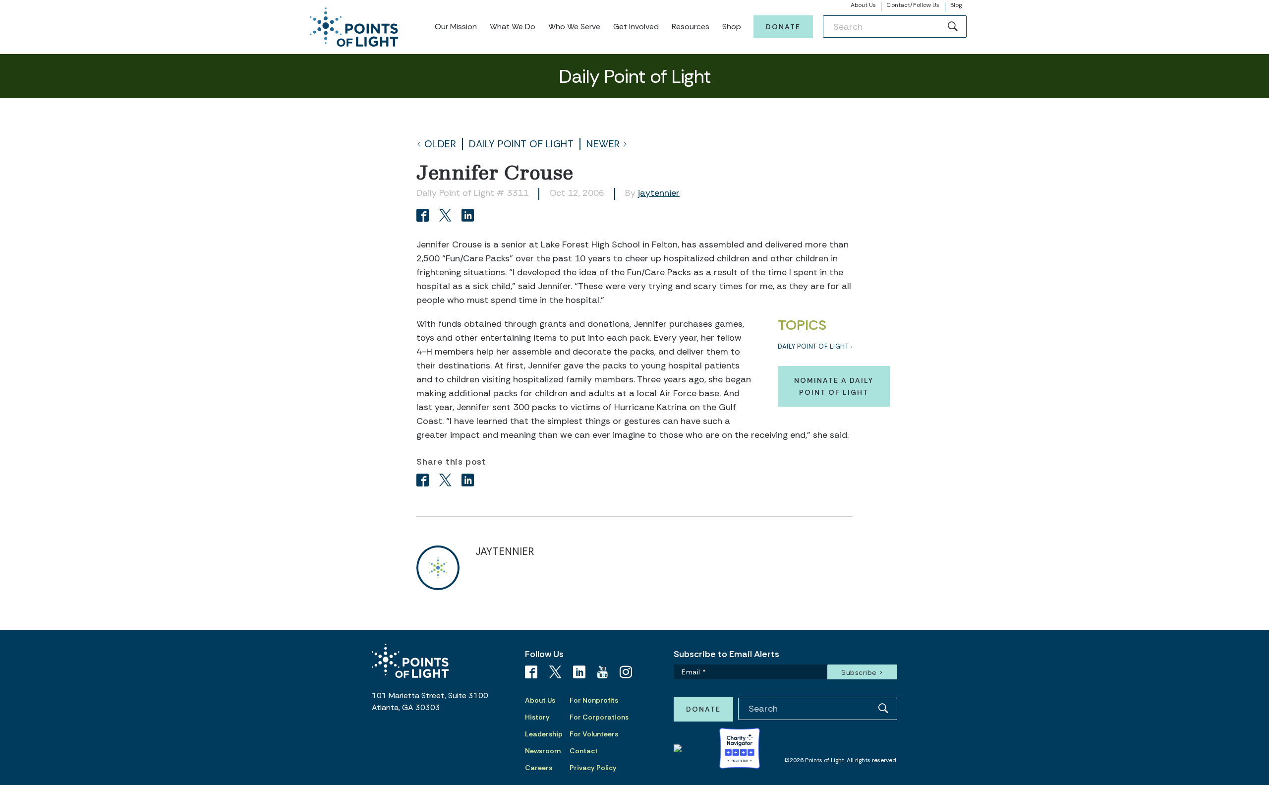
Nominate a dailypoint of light (833, 386)
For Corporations (599, 717)
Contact (584, 750)
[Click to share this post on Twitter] (447, 216)
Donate (783, 26)
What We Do (512, 26)
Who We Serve (574, 26)
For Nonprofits (594, 700)
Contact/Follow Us (912, 5)
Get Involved (636, 26)
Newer (603, 144)
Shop (731, 26)
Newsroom (543, 750)
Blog (956, 5)
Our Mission (456, 26)
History (537, 717)
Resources (690, 26)
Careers (538, 767)
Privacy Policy (593, 767)
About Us (863, 5)
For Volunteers (594, 733)
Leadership (544, 733)
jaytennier (659, 193)
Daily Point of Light (521, 144)
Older (440, 144)
